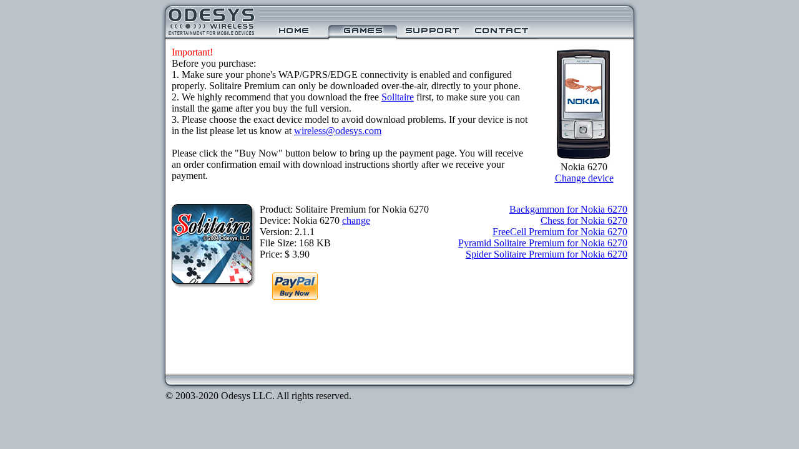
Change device (584, 178)
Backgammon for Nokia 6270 (568, 209)
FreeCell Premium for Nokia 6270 (560, 231)
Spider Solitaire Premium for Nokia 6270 (546, 254)
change (356, 220)
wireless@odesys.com (337, 130)
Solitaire (397, 97)
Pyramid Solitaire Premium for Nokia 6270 (542, 243)
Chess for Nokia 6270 (584, 220)
